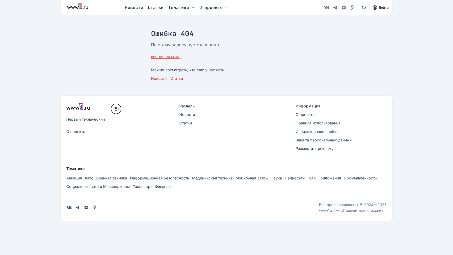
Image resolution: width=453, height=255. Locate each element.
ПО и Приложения (324, 178)
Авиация (74, 178)
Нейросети (295, 178)
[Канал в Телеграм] (335, 7)
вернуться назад (166, 56)
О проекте (75, 131)
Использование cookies (317, 131)
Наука (276, 178)
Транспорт (142, 186)
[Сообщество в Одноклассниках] (352, 7)
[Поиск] (364, 7)
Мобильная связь (251, 178)
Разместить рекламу (315, 148)
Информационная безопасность (159, 178)
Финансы (163, 186)
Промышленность (360, 178)
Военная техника (111, 178)
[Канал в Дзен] (343, 7)
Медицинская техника (212, 178)
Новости (134, 7)
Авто (89, 178)
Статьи (156, 7)
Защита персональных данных (324, 140)
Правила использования (318, 123)
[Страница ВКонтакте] (326, 7)
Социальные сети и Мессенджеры (98, 186)
